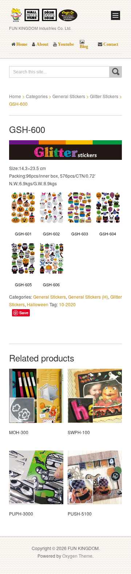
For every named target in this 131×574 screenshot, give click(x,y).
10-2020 (67, 304)
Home (15, 96)
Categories (37, 96)
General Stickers (68, 96)
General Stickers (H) (88, 297)
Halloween (37, 304)
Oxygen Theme (77, 556)
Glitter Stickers (104, 96)
